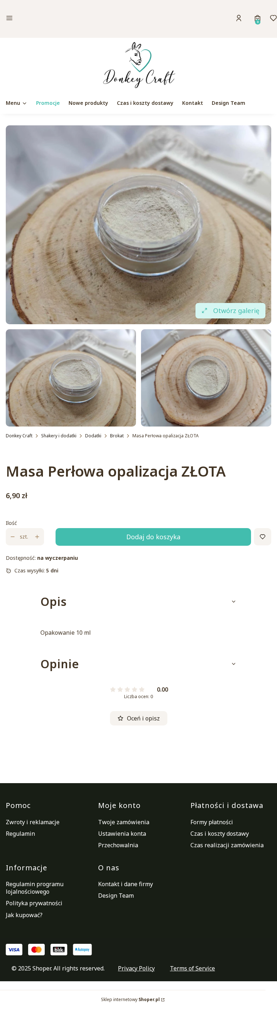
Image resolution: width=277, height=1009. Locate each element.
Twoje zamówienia (123, 822)
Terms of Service (192, 968)
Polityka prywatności (34, 903)
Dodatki (93, 436)
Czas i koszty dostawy (219, 834)
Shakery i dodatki (58, 436)
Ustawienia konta (122, 834)
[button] (47, 18)
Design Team (116, 895)
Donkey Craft (19, 436)
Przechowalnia (118, 845)
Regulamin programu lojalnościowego (34, 888)
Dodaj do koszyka (153, 536)
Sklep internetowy (130, 999)
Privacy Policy (136, 968)
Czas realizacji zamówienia (227, 845)
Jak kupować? (24, 915)
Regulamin (20, 834)
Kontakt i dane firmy (125, 884)
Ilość (11, 522)
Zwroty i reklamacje (33, 822)
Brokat (117, 436)
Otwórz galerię (236, 310)
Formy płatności (211, 822)
